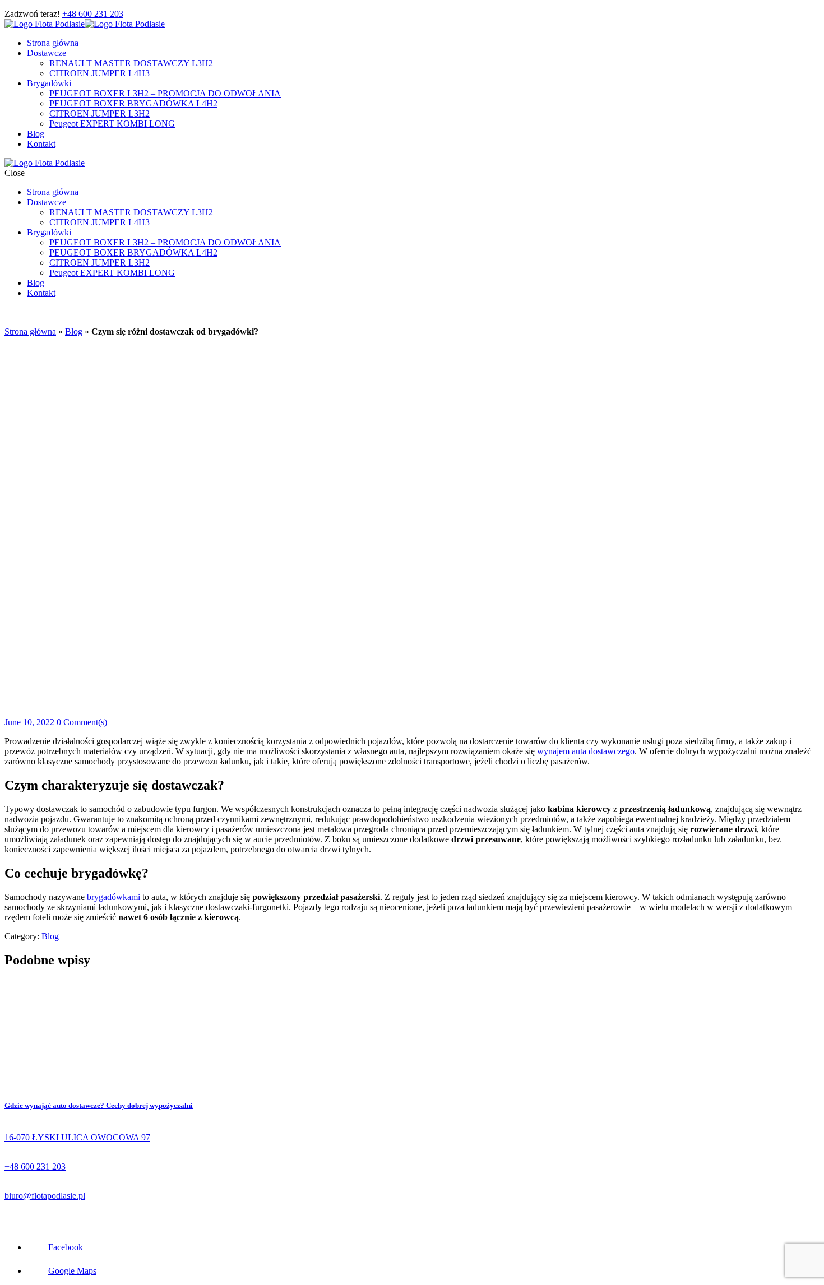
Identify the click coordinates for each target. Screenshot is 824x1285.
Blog (73, 331)
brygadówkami (113, 897)
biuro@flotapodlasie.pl (44, 1195)
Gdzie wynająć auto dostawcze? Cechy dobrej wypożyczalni (98, 1105)
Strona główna (30, 331)
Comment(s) (82, 722)
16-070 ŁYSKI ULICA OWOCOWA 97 (77, 1137)
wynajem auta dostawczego (586, 751)
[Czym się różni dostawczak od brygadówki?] (332, 712)
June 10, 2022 (29, 722)
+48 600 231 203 (92, 13)
